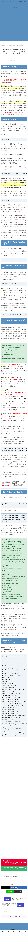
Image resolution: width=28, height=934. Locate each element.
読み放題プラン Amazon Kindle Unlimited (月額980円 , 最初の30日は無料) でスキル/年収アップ (14, 862)
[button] (18, 891)
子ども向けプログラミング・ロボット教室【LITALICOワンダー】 (14, 868)
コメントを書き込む (14, 916)
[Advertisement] (14, 26)
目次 (12, 60)
